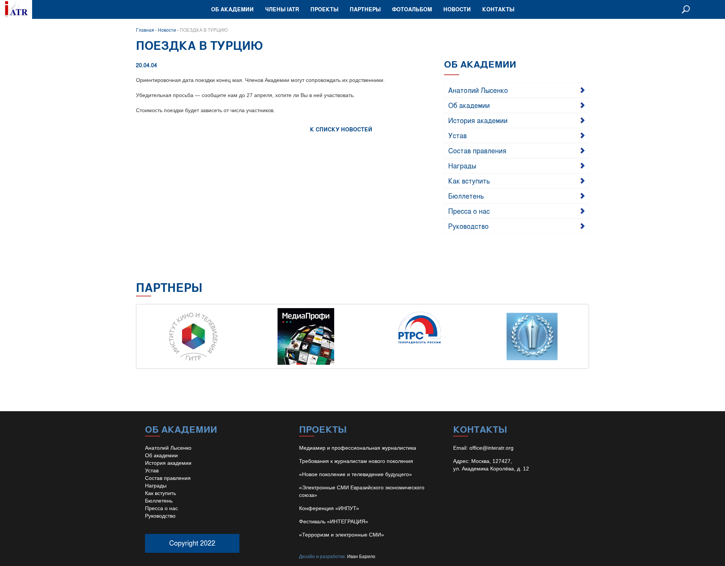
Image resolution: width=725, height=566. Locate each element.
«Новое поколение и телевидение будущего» (355, 474)
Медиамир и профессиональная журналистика (357, 448)
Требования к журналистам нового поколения (356, 461)
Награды (462, 165)
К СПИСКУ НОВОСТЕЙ (341, 129)
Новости (457, 9)
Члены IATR (282, 9)
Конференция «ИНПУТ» (329, 508)
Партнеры (365, 9)
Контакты (498, 9)
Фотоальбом (412, 9)
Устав (457, 135)
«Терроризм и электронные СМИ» (341, 535)
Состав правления (477, 150)
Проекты (324, 9)
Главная (145, 29)
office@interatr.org (491, 448)
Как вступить (469, 180)
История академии (478, 120)
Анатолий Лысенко (478, 90)
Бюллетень (466, 195)
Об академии (232, 9)
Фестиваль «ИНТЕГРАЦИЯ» (333, 521)
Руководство (468, 226)
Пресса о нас (469, 211)
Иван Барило (361, 556)
